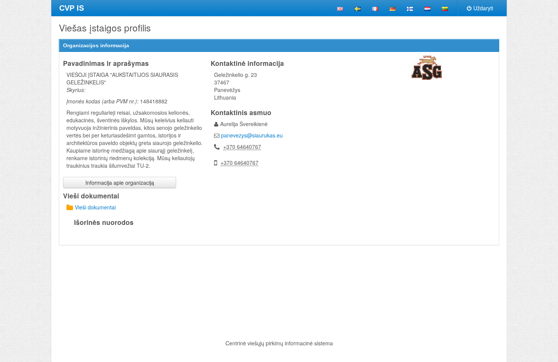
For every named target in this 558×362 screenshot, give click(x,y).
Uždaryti (483, 8)
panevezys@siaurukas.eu (252, 135)
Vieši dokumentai (95, 207)
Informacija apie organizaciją (119, 182)
